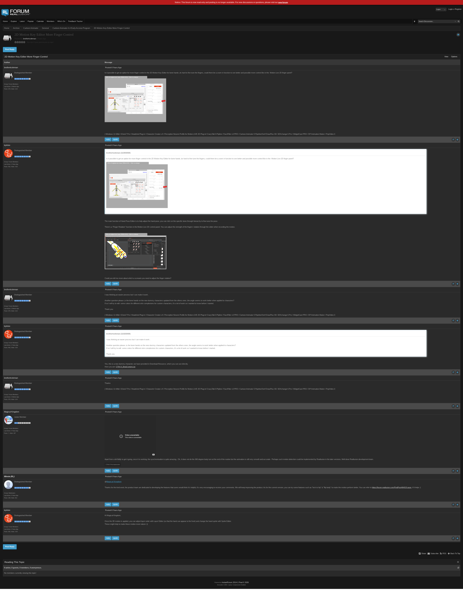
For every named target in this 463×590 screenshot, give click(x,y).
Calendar (40, 21)
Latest (22, 21)
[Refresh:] (458, 568)
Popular (31, 21)
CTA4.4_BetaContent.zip (125, 367)
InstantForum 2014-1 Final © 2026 (235, 582)
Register (458, 9)
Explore (14, 21)
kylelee (7, 145)
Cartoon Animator (30, 28)
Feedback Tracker (75, 21)
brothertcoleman (29, 39)
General (45, 28)
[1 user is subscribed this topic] (458, 34)
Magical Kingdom (11, 412)
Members (50, 21)
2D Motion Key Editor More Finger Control (112, 28)
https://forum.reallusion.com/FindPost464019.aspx (391, 487)
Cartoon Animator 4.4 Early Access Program (71, 28)
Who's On (61, 21)
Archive (16, 28)
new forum (283, 2)
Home (5, 21)
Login (450, 9)
